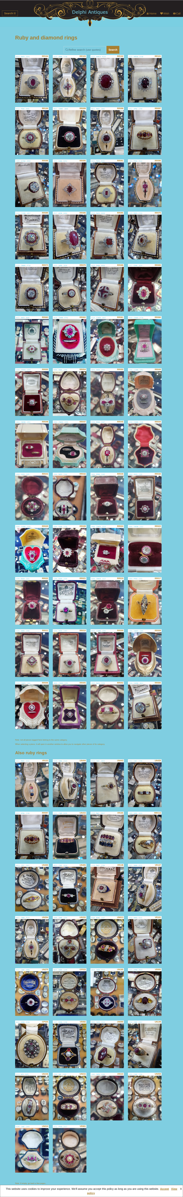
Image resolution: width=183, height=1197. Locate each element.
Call (178, 13)
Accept (164, 1188)
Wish (166, 13)
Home (152, 13)
